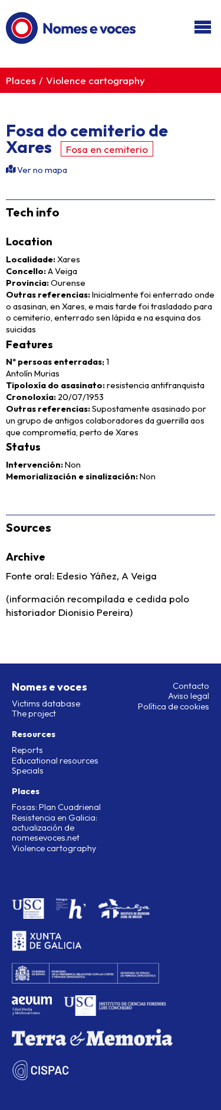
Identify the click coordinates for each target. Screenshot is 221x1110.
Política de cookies (173, 706)
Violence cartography (95, 80)
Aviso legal (188, 696)
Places (21, 80)
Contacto (191, 686)
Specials (28, 770)
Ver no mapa (41, 170)
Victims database (46, 703)
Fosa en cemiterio (107, 149)
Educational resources (55, 760)
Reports (27, 750)
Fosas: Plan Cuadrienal (56, 807)
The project (34, 713)
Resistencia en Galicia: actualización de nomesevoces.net (54, 828)
